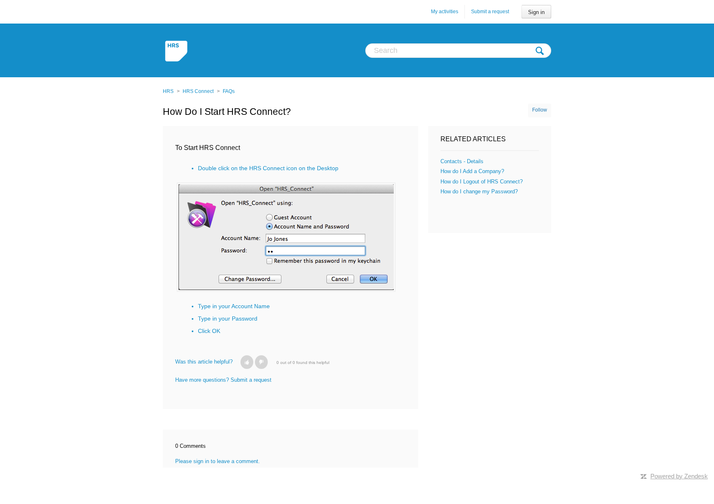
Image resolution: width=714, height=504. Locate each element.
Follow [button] (539, 110)
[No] (261, 362)
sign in (201, 461)
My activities (444, 11)
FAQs (229, 91)
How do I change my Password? (479, 191)
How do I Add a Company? (472, 171)
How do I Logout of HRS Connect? (481, 181)
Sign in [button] (536, 12)
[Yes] (246, 362)
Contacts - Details (461, 161)
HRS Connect (198, 91)
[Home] (177, 50)
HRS (168, 91)
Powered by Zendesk (679, 476)
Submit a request (490, 11)
